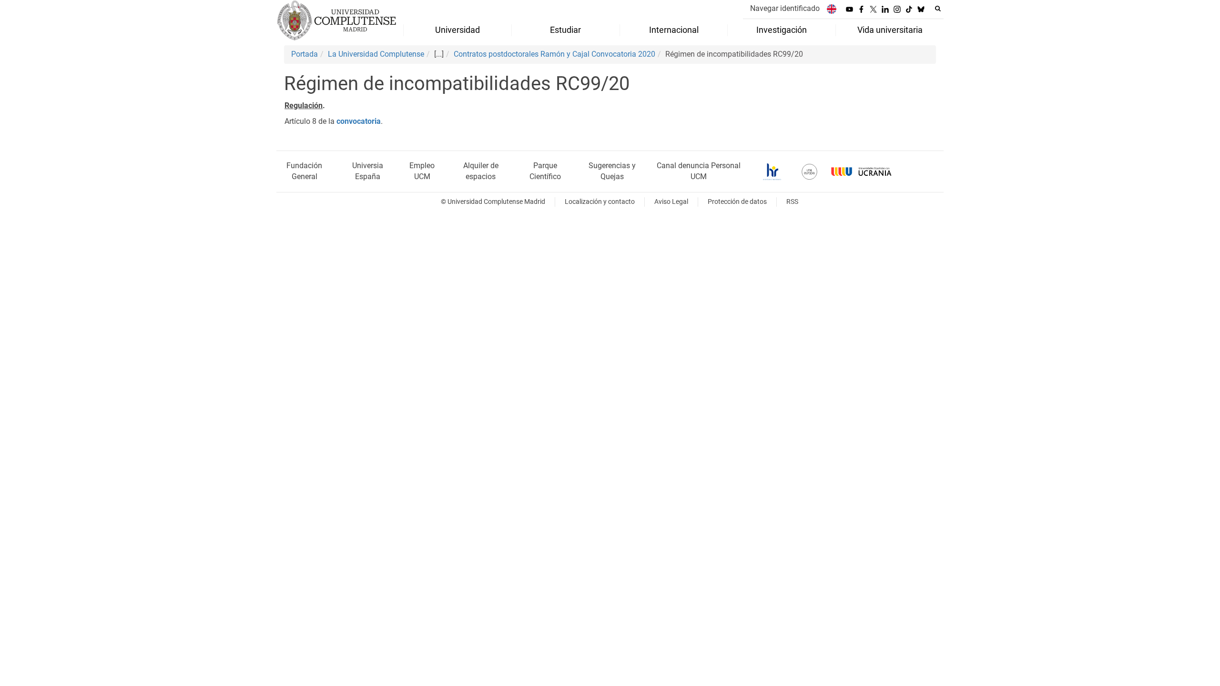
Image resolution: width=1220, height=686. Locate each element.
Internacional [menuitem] (674, 30)
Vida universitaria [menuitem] (890, 30)
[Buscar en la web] (938, 8)
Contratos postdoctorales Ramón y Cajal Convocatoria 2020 (554, 54)
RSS (792, 202)
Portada (304, 54)
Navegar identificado (785, 8)
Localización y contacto (600, 202)
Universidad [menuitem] (457, 30)
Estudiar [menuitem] (565, 30)
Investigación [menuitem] (781, 30)
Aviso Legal (671, 202)
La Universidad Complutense (376, 54)
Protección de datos (737, 202)
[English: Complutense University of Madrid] (831, 9)
